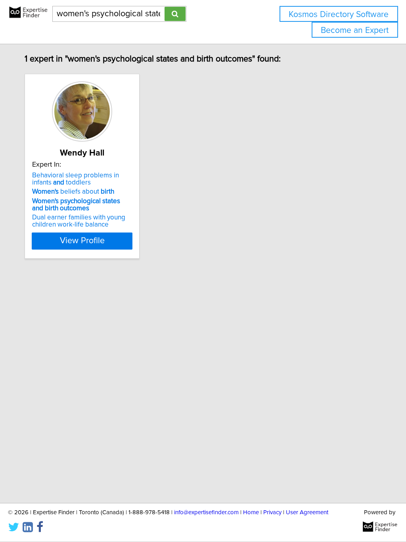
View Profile (82, 240)
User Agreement (307, 512)
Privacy (272, 512)
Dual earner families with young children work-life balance (78, 221)
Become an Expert (355, 30)
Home (251, 512)
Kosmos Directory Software (339, 14)
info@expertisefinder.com (206, 512)
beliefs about (73, 191)
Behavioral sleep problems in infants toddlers (75, 179)
